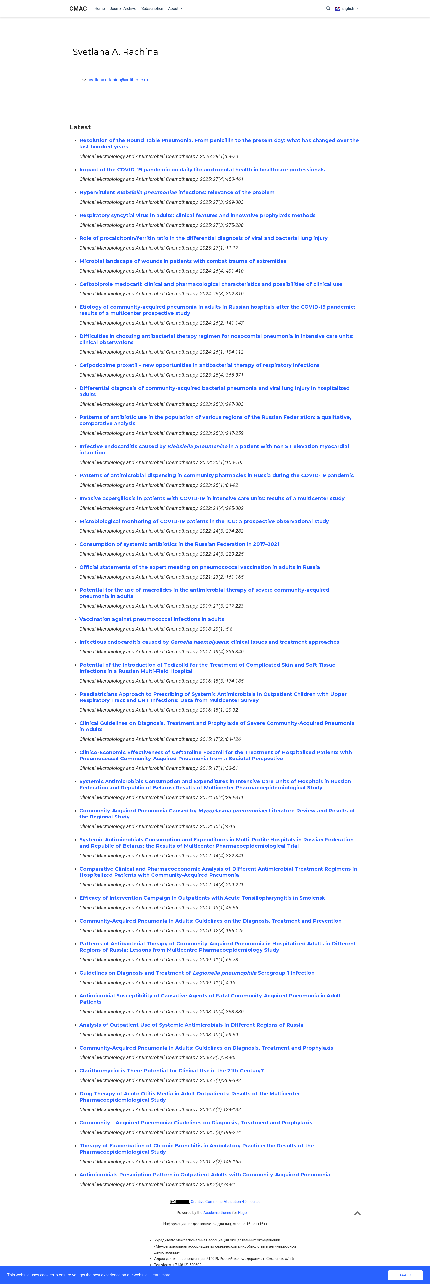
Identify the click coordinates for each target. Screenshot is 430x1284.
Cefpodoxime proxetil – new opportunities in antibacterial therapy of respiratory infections (199, 365)
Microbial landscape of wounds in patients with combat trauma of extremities (182, 261)
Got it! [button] (405, 1275)
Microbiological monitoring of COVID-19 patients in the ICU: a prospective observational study (204, 521)
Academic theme (217, 1212)
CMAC (78, 8)
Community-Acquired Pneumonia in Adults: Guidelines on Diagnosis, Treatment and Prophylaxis (206, 1048)
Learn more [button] (160, 1275)
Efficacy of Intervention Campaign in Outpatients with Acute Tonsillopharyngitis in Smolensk (202, 898)
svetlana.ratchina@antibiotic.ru (117, 79)
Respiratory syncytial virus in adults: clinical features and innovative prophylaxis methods (197, 215)
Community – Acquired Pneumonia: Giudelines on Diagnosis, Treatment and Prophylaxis (195, 1123)
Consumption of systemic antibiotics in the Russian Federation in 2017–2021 (179, 544)
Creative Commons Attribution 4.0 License (225, 1201)
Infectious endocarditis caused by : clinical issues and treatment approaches (209, 642)
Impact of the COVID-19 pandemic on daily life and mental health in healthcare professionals (202, 170)
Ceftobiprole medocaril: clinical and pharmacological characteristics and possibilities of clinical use (210, 284)
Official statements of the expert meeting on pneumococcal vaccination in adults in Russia (199, 567)
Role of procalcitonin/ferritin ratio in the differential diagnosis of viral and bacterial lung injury (203, 238)
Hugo (242, 1212)
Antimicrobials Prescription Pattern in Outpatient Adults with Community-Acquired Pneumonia (204, 1175)
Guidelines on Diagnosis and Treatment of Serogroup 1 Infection (197, 973)
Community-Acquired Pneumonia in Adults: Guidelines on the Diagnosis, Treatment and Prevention (210, 921)
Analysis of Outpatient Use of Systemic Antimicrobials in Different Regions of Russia (191, 1025)
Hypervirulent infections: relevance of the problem (177, 192)
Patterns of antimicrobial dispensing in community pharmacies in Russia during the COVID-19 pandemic (216, 475)
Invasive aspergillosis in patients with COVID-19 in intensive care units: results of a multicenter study (212, 498)
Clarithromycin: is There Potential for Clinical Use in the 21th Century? (171, 1071)
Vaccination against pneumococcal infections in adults (151, 619)
